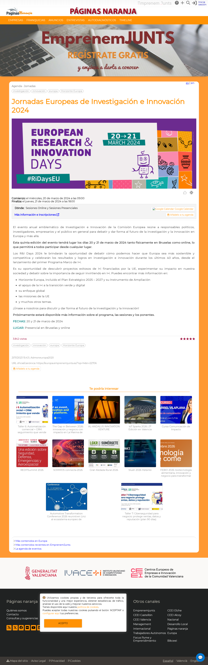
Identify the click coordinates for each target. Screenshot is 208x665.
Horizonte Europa (71, 91)
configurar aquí (51, 613)
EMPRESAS (15, 20)
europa (53, 91)
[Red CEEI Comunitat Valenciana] (157, 577)
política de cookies (87, 607)
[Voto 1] (181, 338)
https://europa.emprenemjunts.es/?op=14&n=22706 (66, 363)
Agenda (17, 86)
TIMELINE (125, 20)
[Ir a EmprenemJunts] (154, 4)
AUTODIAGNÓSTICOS (102, 20)
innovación (39, 91)
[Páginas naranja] (104, 14)
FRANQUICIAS (35, 20)
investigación (21, 91)
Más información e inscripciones (35, 214)
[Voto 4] (190, 338)
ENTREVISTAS (76, 20)
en (192, 83)
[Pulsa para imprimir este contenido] (191, 192)
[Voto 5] (193, 338)
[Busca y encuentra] (188, 3)
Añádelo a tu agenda (181, 214)
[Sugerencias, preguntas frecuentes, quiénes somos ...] (177, 3)
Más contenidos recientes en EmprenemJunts (42, 544)
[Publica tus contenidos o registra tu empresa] (182, 3)
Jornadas (30, 86)
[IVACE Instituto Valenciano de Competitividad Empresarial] (75, 573)
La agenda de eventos (28, 548)
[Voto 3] (187, 338)
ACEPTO (63, 623)
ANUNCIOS (56, 20)
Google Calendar (184, 209)
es (187, 83)
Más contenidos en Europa (31, 541)
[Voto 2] (184, 338)
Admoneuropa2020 (42, 357)
